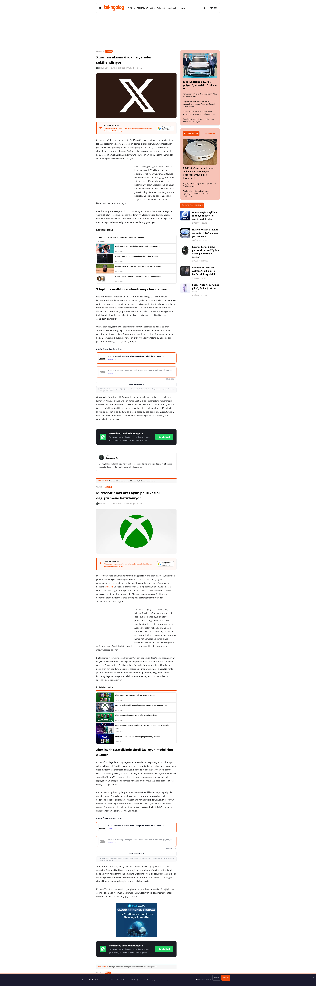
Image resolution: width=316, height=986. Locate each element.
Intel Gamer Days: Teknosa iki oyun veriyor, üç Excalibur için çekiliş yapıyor (199, 112)
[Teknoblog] (114, 8)
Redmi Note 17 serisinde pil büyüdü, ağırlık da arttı (205, 288)
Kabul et (225, 977)
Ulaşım (107, 973)
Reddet (216, 977)
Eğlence (108, 487)
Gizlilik (160, 980)
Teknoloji (108, 51)
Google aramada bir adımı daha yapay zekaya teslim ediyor (199, 120)
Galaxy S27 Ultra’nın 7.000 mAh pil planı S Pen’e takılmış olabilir (204, 271)
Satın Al (111, 359)
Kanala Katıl (164, 437)
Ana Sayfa (99, 51)
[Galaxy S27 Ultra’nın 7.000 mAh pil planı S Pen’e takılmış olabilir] (185, 271)
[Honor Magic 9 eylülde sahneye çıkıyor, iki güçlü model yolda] (185, 216)
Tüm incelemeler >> (211, 133)
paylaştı (109, 586)
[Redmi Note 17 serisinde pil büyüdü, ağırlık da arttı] (185, 288)
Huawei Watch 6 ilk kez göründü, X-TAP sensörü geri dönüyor (205, 233)
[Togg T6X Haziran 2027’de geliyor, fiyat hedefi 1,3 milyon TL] (200, 65)
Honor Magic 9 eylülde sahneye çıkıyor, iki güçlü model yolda (204, 215)
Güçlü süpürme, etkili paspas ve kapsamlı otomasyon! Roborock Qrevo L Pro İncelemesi (199, 104)
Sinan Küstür (104, 68)
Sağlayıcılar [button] (154, 980)
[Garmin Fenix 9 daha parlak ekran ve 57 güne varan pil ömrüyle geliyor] (185, 250)
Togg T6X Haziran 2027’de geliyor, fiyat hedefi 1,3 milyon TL (200, 85)
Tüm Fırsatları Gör (135, 384)
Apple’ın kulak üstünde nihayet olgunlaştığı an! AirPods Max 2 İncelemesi (195, 193)
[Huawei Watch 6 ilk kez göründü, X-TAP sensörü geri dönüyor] (185, 233)
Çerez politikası (167, 980)
